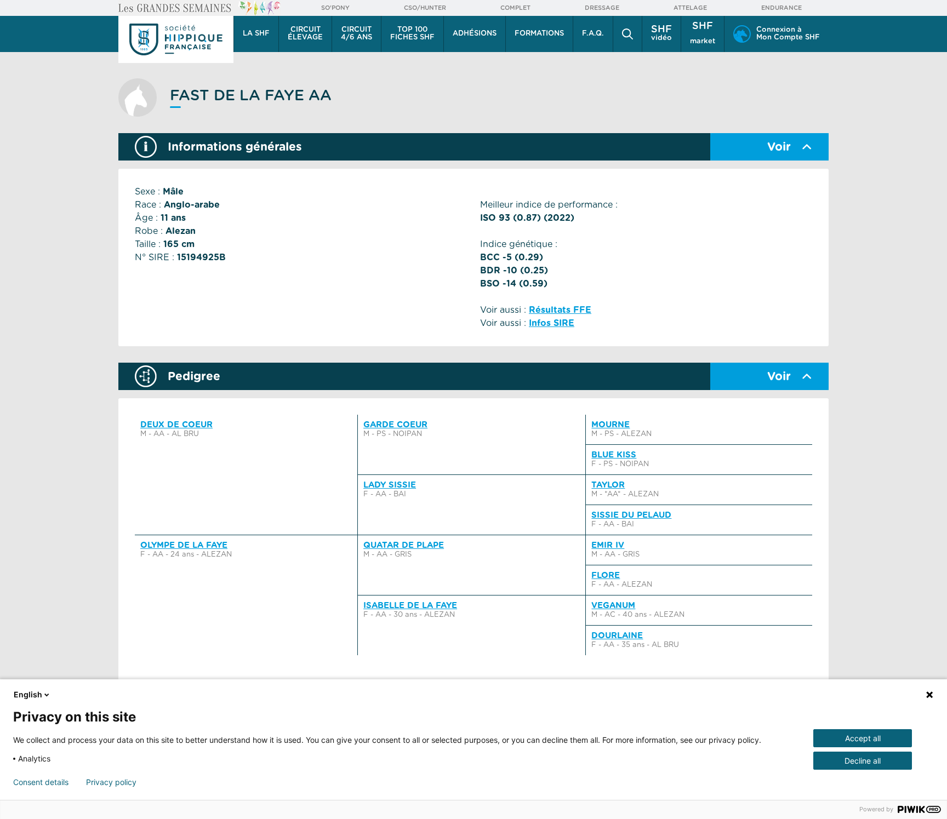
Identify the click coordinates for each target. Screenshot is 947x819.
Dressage (602, 8)
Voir (779, 147)
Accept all (863, 738)
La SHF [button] (256, 33)
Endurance (781, 8)
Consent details (41, 782)
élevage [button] (305, 33)
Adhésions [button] (475, 33)
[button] (627, 34)
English (28, 694)
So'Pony (335, 8)
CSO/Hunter (425, 8)
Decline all (863, 760)
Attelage (690, 8)
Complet (515, 8)
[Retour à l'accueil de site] (175, 39)
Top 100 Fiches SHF (412, 33)
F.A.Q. (593, 33)
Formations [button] (539, 33)
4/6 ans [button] (356, 33)
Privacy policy (111, 782)
